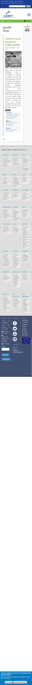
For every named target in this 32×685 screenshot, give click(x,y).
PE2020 (15, 251)
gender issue (13, 129)
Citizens (8, 114)
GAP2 (24, 207)
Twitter (15, 329)
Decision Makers (15, 114)
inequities (8, 131)
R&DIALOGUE (16, 272)
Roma (13, 131)
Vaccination (9, 125)
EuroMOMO (25, 190)
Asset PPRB (6, 344)
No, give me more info (20, 682)
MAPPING (25, 224)
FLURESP (15, 207)
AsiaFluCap (5, 155)
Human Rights (14, 122)
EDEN (23, 174)
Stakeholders (9, 124)
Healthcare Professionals (11, 117)
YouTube (15, 334)
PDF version (29, 21)
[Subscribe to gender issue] (3, 139)
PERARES (25, 251)
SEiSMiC (4, 294)
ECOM (14, 174)
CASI (23, 155)
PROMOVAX (5, 272)
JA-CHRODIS (6, 224)
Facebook (15, 323)
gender (8, 129)
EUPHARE (5, 190)
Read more (8, 110)
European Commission (26, 341)
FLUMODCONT (6, 207)
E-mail (4, 346)
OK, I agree (8, 682)
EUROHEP (15, 190)
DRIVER (4, 174)
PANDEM (5, 251)
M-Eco (14, 224)
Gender (8, 122)
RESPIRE (24, 272)
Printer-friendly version (25, 21)
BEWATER (16, 155)
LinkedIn (15, 339)
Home (2, 21)
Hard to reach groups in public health (13, 42)
